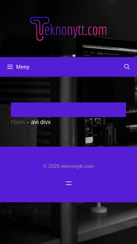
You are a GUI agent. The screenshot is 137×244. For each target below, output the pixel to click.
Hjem (18, 122)
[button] (127, 67)
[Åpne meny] (68, 183)
